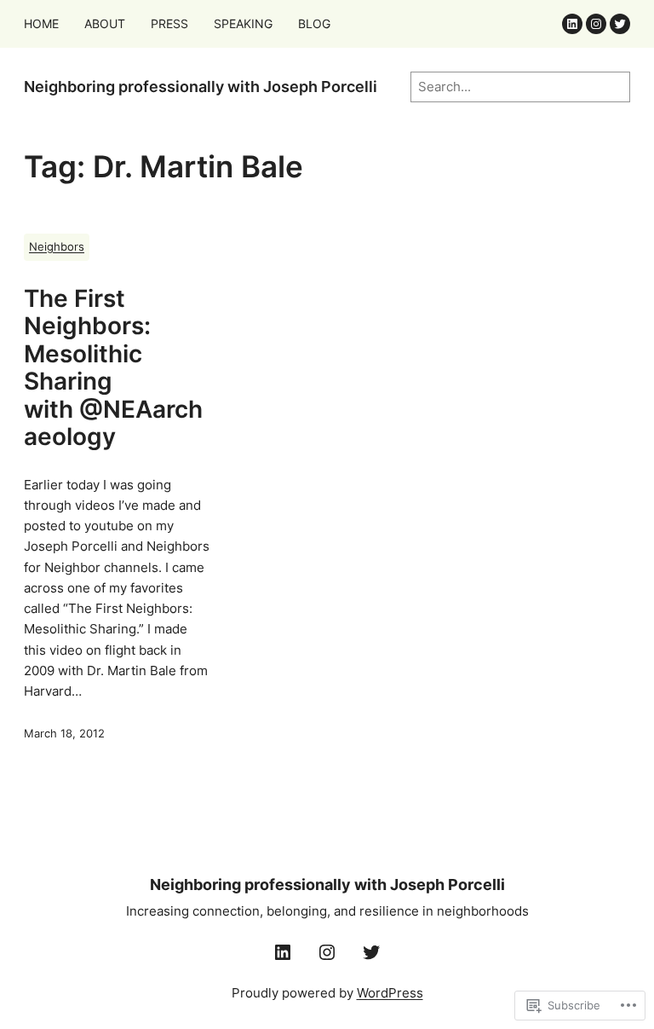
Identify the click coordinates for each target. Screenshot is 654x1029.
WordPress (390, 993)
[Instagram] (596, 24)
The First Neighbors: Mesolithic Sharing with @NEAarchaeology (113, 368)
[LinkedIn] (572, 24)
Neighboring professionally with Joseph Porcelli (200, 86)
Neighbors (56, 246)
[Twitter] (620, 24)
